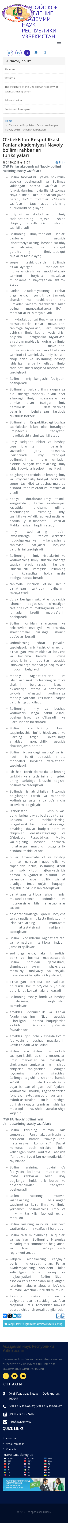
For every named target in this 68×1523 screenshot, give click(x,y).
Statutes (10, 78)
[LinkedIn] (14, 1316)
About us (10, 69)
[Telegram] (19, 1316)
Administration (13, 100)
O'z (10, 53)
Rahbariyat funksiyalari (18, 109)
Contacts (11, 1449)
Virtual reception (15, 1443)
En (27, 53)
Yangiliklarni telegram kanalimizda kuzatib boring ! (35, 1323)
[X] (9, 1316)
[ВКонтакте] (5, 1316)
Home (8, 120)
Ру (18, 53)
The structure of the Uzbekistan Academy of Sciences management (31, 89)
